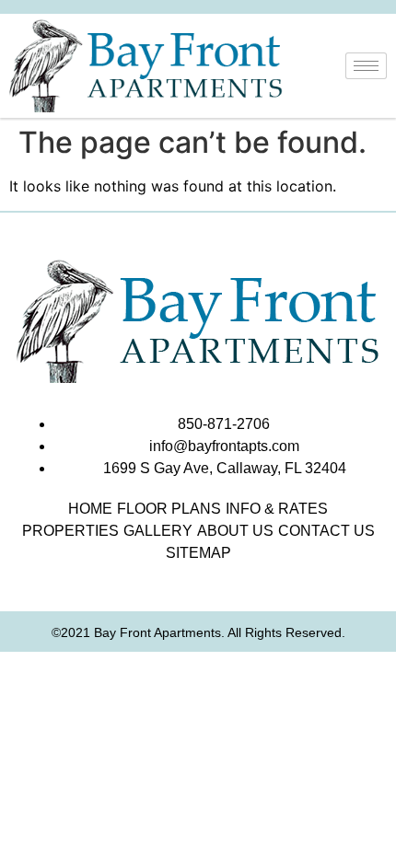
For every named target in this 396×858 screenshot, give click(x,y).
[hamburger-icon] (366, 65)
